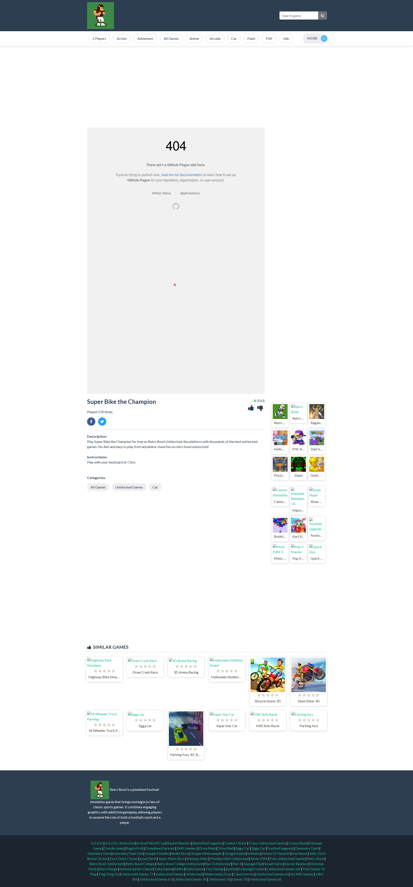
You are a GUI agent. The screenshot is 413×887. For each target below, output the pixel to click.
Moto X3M (259, 858)
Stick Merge (108, 869)
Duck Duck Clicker (124, 858)
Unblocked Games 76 (190, 879)
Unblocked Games (129, 487)
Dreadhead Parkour (160, 848)
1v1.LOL (97, 843)
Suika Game (163, 869)
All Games (98, 487)
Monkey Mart (197, 858)
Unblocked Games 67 (156, 879)
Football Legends (281, 848)
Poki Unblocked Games (287, 858)
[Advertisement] (197, 15)
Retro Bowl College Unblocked (180, 864)
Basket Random (179, 843)
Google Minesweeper (206, 853)
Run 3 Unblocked (218, 864)
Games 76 (239, 879)
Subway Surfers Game (136, 869)
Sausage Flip (252, 864)
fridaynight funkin (251, 869)
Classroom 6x (244, 874)
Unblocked (194, 874)
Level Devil (148, 858)
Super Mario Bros (172, 858)
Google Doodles (157, 853)
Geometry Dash (307, 848)
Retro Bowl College (140, 864)
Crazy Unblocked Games (268, 843)
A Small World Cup (151, 843)
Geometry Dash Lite (128, 853)
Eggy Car (243, 848)
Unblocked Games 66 (265, 879)
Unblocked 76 (219, 879)
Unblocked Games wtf (284, 869)
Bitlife (179, 869)
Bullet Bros (180, 853)
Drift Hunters (187, 848)
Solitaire (253, 853)
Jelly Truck (318, 853)
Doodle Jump (114, 848)
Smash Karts (273, 864)
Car (155, 487)
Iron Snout (300, 853)
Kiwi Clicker (98, 858)
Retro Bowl (316, 858)
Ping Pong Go (109, 874)
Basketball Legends (208, 843)
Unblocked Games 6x (272, 874)
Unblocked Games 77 (137, 874)
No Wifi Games (301, 874)
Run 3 (237, 864)
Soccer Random (296, 864)
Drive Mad (207, 848)
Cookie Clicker (235, 843)
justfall (231, 869)
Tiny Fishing (215, 869)
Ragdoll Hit (135, 848)
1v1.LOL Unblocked (120, 843)
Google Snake (235, 853)
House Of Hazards (276, 853)
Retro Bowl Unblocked (106, 864)
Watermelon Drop (218, 874)
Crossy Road (298, 843)
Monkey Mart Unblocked (229, 858)
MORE (312, 38)
